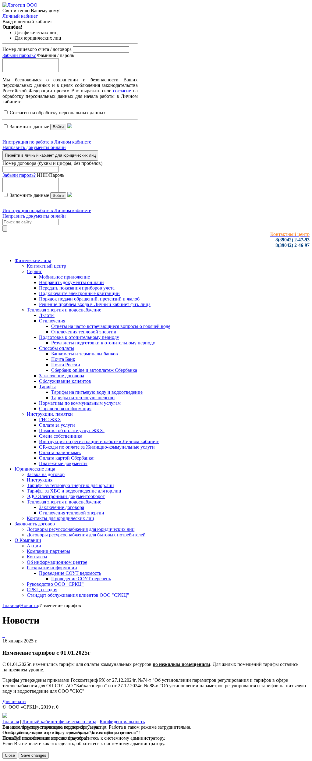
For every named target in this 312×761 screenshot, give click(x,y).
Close (10, 755)
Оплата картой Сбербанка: (66, 458)
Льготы (47, 315)
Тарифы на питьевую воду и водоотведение (97, 392)
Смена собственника (60, 436)
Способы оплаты (56, 348)
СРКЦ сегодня (42, 589)
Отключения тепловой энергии (83, 331)
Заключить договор (35, 523)
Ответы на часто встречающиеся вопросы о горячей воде (110, 326)
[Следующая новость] (3, 635)
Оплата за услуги (57, 425)
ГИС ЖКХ (50, 419)
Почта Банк (63, 359)
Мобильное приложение (64, 276)
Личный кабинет (20, 16)
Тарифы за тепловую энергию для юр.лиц (70, 485)
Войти (58, 127)
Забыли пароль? (19, 55)
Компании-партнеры (48, 551)
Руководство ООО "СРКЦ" (55, 584)
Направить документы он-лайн (71, 282)
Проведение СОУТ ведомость (70, 573)
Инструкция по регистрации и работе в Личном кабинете (99, 441)
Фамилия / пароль (55, 55)
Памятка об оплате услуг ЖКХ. (72, 430)
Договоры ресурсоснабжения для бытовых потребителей (86, 534)
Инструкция (39, 479)
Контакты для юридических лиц (60, 518)
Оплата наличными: (60, 452)
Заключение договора (61, 375)
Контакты (37, 556)
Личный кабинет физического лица (59, 721)
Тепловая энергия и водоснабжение (64, 309)
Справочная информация (65, 408)
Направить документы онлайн (34, 147)
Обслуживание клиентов (65, 381)
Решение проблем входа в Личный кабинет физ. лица (95, 304)
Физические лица (33, 260)
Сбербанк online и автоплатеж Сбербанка (94, 370)
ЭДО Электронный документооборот (66, 496)
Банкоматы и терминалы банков (84, 353)
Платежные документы (63, 463)
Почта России (65, 364)
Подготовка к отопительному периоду (79, 337)
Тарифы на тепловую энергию (83, 397)
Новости (29, 605)
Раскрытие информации (52, 567)
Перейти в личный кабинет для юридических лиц (50, 155)
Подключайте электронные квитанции (79, 293)
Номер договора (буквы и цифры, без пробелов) (52, 163)
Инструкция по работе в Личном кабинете (46, 141)
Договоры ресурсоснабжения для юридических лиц (81, 529)
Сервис (34, 271)
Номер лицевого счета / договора (37, 49)
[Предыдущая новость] (4, 635)
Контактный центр (46, 265)
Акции (34, 545)
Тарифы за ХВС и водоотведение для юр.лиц (74, 490)
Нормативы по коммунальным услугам (80, 403)
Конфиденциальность (122, 721)
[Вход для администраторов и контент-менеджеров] (4, 716)
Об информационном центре (57, 562)
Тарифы (47, 386)
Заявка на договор (46, 474)
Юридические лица (35, 468)
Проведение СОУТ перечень (81, 578)
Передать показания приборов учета (77, 287)
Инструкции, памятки (50, 414)
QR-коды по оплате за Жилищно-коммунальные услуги (97, 447)
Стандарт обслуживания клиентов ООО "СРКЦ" (78, 595)
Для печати (14, 701)
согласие (122, 90)
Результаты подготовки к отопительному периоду (103, 342)
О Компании (28, 540)
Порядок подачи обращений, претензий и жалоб (89, 298)
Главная (10, 605)
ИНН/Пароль (50, 175)
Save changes (33, 755)
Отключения (52, 320)
